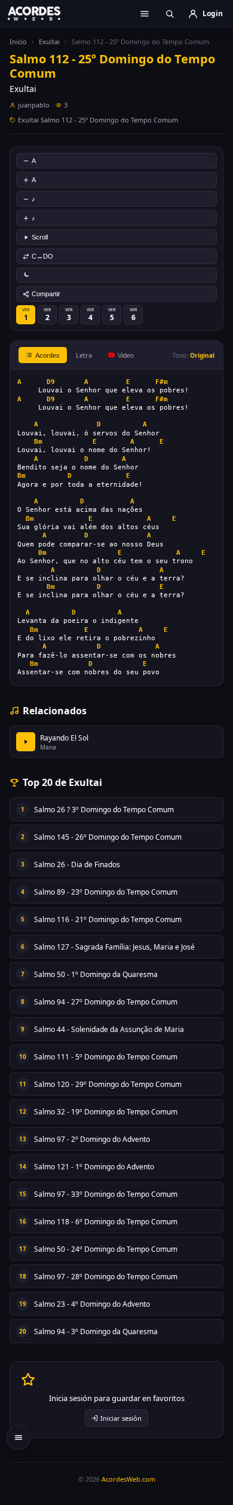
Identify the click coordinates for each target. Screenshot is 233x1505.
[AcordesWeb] (42, 13)
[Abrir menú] (144, 14)
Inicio (18, 41)
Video (126, 355)
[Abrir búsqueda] (169, 14)
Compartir (46, 293)
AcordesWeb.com (128, 1479)
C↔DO (42, 256)
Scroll (40, 237)
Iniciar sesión (121, 1418)
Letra (84, 355)
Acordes (47, 355)
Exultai (49, 41)
